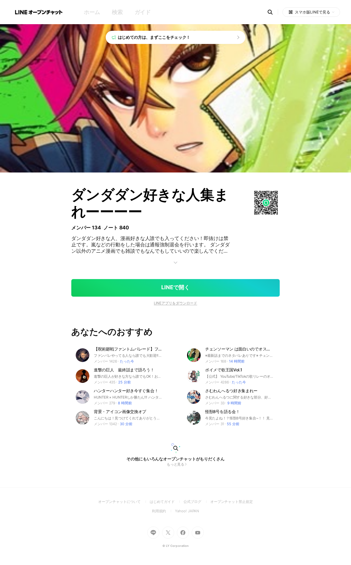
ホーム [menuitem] (92, 12)
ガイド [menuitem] (143, 12)
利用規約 (163, 511)
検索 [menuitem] (117, 12)
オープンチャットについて (124, 501)
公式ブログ (196, 501)
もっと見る (176, 464)
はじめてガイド (166, 501)
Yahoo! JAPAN (187, 511)
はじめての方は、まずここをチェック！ (154, 37)
